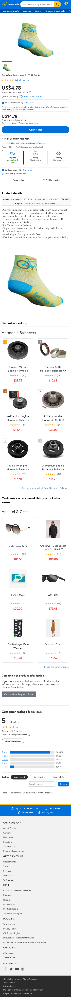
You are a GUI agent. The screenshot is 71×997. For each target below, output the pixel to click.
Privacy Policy (10, 928)
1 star (6, 767)
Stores (6, 866)
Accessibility (9, 904)
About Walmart (10, 828)
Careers (7, 832)
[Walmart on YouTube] (17, 969)
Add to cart (35, 129)
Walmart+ (8, 875)
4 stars (5, 756)
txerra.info (29, 102)
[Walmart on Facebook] (5, 969)
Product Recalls (10, 908)
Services (27, 10)
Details (26, 173)
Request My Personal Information (18, 937)
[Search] (57, 4)
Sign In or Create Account (27, 808)
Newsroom (8, 837)
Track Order (27, 812)
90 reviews (24, 80)
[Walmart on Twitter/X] (11, 969)
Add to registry (53, 179)
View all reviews (13, 741)
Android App (9, 957)
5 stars (5, 752)
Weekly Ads (47, 812)
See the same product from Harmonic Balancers (45, 488)
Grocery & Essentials (55, 10)
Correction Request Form (19, 694)
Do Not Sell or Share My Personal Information (24, 942)
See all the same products (56, 666)
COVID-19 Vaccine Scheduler (17, 890)
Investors (7, 841)
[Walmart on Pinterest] (23, 969)
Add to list (19, 179)
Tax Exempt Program (12, 913)
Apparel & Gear (49, 203)
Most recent (19, 776)
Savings (38, 10)
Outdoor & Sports (32, 203)
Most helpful (58, 776)
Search (63, 783)
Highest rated (39, 776)
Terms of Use (9, 923)
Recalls (6, 899)
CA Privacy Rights (11, 933)
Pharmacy (8, 895)
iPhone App (8, 952)
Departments (13, 10)
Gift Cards (8, 879)
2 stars (5, 763)
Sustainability (9, 846)
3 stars (5, 759)
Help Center (54, 808)
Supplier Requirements (13, 850)
